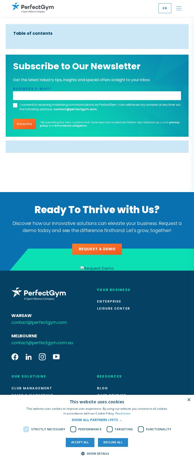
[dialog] (97, 428)
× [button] (188, 400)
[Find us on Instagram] (42, 357)
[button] (97, 420)
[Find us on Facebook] (14, 357)
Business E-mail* (32, 89)
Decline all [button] (113, 442)
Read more (123, 413)
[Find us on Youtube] (56, 357)
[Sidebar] (179, 8)
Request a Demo (97, 249)
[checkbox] (15, 105)
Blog (102, 388)
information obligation (71, 126)
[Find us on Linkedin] (28, 357)
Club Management (31, 388)
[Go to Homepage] (32, 8)
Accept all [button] (80, 442)
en (165, 8)
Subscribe (24, 124)
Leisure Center (113, 308)
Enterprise (109, 301)
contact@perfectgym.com (75, 109)
